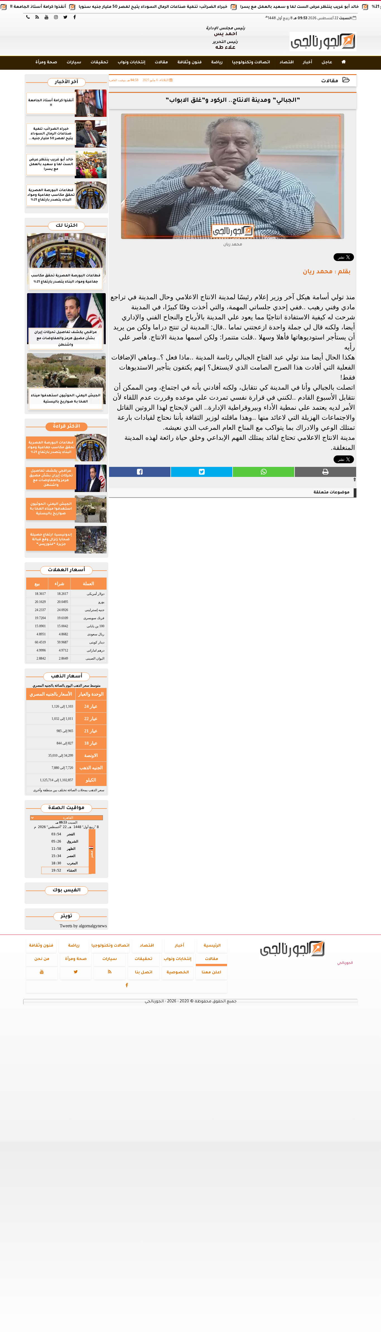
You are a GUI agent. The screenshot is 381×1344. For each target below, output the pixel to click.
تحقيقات (99, 63)
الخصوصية (178, 973)
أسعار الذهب (66, 676)
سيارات (74, 63)
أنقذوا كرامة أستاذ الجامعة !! (61, 7)
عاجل (327, 63)
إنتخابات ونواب (131, 63)
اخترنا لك (67, 226)
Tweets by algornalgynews (83, 925)
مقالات (161, 63)
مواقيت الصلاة (66, 808)
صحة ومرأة (46, 63)
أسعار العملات (66, 570)
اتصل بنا (143, 973)
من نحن (41, 959)
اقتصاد (286, 63)
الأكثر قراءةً (66, 426)
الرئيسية (212, 946)
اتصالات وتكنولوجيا (251, 63)
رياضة (217, 63)
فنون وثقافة (189, 63)
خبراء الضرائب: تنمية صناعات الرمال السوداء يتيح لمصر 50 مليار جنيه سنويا (176, 7)
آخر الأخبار (66, 82)
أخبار (307, 63)
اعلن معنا (211, 973)
